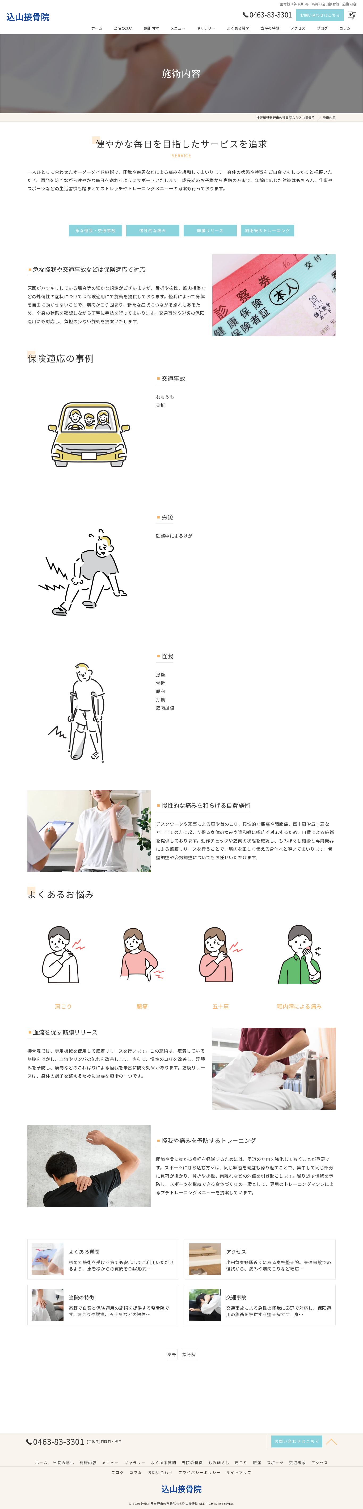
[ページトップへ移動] (331, 1441)
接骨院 (189, 1354)
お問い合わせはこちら (320, 15)
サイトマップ (239, 1472)
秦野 (171, 1354)
